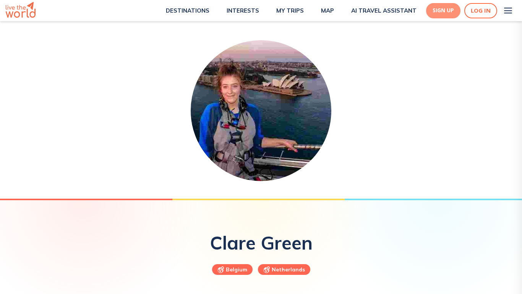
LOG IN (481, 10)
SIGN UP (443, 10)
